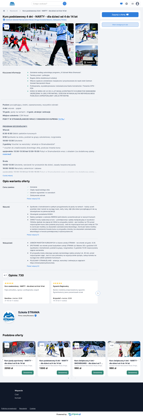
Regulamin (23, 408)
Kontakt (18, 398)
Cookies (33, 408)
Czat (17, 394)
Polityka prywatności (9, 408)
